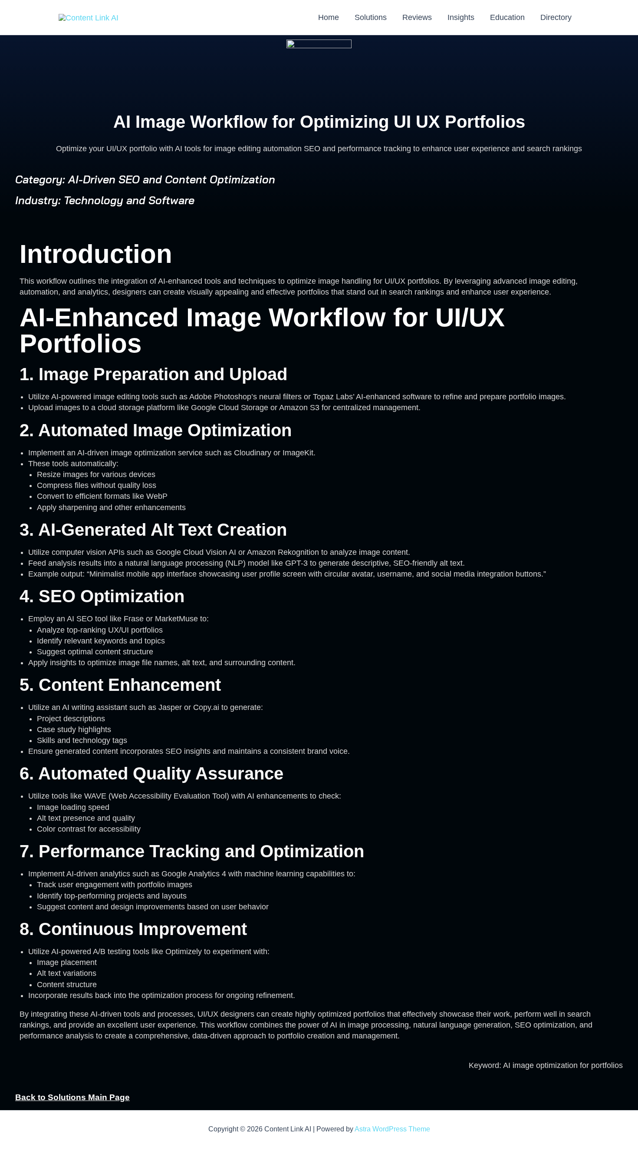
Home (328, 17)
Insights (460, 17)
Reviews (417, 17)
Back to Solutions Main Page (72, 1097)
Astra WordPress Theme (392, 1129)
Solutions (371, 17)
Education (507, 17)
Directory (556, 17)
